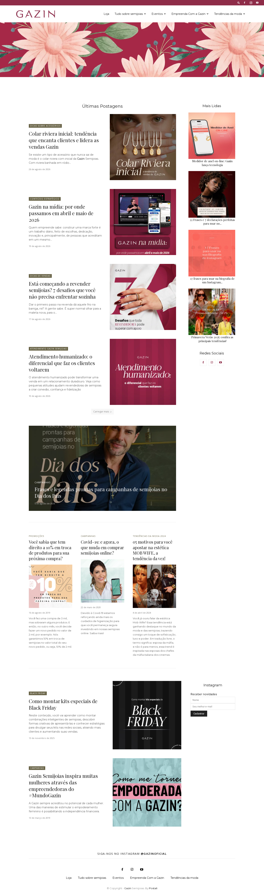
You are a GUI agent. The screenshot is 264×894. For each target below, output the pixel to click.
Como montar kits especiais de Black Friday (63, 704)
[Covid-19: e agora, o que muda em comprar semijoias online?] (102, 581)
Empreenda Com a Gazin (188, 14)
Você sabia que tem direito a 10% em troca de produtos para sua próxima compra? (50, 550)
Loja (106, 14)
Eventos (157, 14)
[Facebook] (244, 2)
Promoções (36, 536)
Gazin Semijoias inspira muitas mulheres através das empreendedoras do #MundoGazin (63, 785)
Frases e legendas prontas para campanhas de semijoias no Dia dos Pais (101, 492)
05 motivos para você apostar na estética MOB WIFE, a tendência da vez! (152, 550)
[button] (239, 2)
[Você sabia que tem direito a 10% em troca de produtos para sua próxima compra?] (50, 586)
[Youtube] (257, 2)
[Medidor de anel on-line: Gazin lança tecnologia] (211, 135)
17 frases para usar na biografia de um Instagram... (212, 280)
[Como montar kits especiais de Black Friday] (147, 715)
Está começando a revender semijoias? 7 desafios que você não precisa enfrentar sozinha (62, 290)
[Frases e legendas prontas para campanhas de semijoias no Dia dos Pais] (102, 468)
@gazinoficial (154, 853)
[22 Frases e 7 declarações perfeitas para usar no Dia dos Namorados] (211, 194)
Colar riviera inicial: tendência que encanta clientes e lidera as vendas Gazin (64, 140)
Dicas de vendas (40, 275)
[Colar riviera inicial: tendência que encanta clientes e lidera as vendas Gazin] (143, 147)
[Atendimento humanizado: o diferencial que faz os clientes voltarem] (143, 372)
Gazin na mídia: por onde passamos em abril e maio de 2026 (61, 213)
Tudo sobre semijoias (129, 14)
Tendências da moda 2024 (149, 536)
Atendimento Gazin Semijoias (48, 348)
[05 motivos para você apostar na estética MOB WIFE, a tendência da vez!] (154, 586)
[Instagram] (251, 2)
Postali (153, 888)
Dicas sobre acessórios (45, 125)
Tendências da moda (228, 14)
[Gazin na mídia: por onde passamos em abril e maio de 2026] (143, 222)
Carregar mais (101, 411)
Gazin (81, 158)
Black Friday (37, 693)
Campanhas (42, 482)
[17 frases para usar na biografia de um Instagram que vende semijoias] (211, 253)
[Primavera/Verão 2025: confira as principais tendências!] (211, 312)
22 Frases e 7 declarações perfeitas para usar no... (212, 222)
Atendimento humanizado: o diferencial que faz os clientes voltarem (62, 363)
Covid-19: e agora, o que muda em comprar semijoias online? (102, 547)
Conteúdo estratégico (44, 198)
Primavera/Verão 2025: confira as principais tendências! (212, 339)
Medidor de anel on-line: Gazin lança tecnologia (212, 163)
